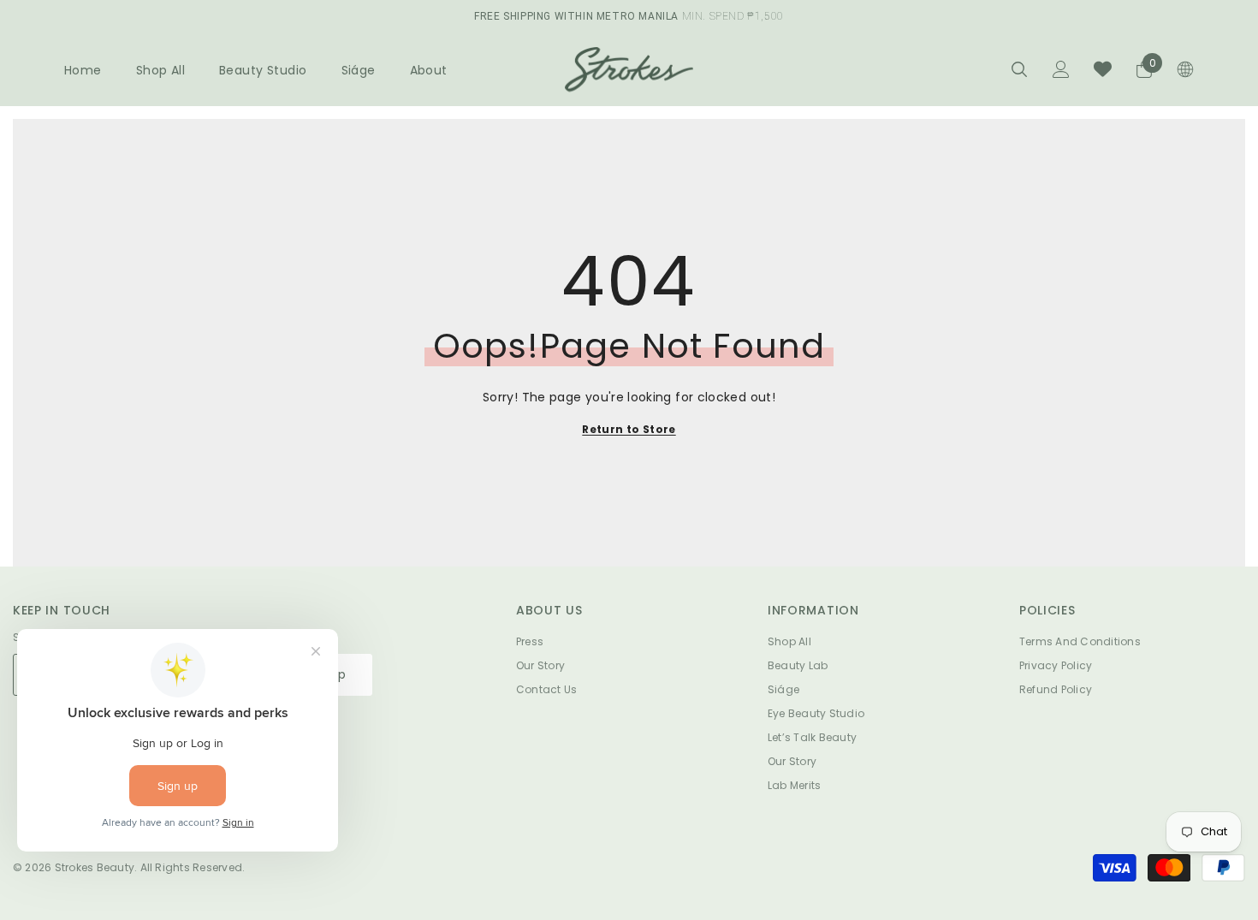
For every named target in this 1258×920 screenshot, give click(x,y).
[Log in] (1061, 69)
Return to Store (628, 429)
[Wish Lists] (1103, 69)
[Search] (1019, 69)
